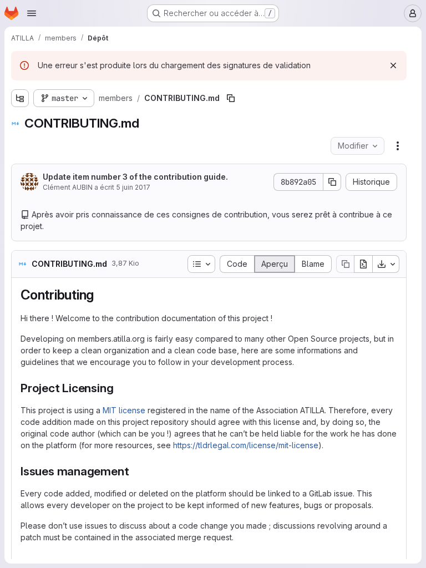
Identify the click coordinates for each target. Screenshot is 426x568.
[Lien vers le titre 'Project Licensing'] (119, 388)
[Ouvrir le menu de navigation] (31, 13)
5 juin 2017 (133, 187)
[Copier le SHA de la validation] (332, 182)
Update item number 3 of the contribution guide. (135, 176)
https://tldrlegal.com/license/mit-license (245, 445)
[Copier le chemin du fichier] (231, 98)
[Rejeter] (393, 65)
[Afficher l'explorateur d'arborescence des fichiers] (20, 98)
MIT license (124, 410)
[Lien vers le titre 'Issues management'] (135, 471)
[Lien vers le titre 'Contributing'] (101, 295)
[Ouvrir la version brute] (363, 264)
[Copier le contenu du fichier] (345, 264)
